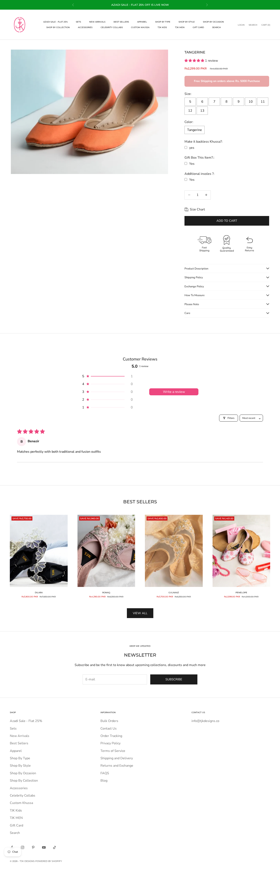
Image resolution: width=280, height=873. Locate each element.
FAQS (104, 773)
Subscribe (173, 679)
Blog (103, 780)
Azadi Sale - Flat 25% (55, 22)
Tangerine (194, 130)
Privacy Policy (110, 743)
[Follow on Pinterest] (33, 847)
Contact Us (108, 728)
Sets (78, 22)
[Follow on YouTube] (44, 847)
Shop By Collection (58, 27)
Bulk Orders (109, 721)
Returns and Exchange (116, 765)
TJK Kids (162, 27)
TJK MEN (179, 27)
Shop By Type (162, 22)
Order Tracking (111, 736)
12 (190, 110)
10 (251, 101)
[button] (194, 60)
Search (216, 27)
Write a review (174, 392)
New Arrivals (97, 22)
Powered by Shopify (48, 861)
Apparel (142, 22)
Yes (192, 163)
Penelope (241, 592)
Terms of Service (112, 751)
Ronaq (106, 592)
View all (140, 613)
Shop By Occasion (213, 22)
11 (263, 101)
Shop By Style (187, 22)
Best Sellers (121, 22)
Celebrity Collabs (112, 27)
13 (202, 110)
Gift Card (198, 27)
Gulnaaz (173, 592)
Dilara (39, 592)
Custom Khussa (140, 27)
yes (191, 148)
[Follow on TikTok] (54, 847)
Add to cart (226, 221)
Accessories (85, 27)
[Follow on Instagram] (22, 847)
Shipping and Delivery (116, 758)
